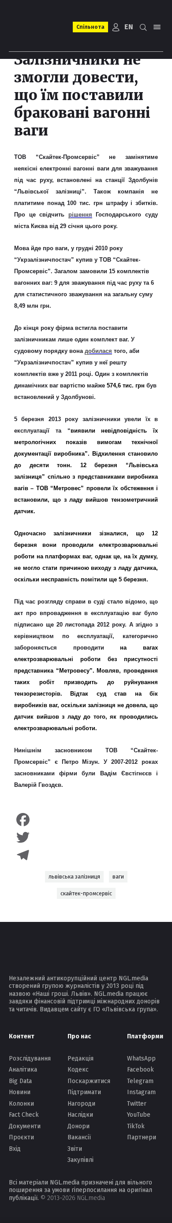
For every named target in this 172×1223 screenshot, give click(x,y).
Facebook (140, 1069)
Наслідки (80, 1115)
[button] (142, 27)
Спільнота (90, 27)
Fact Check (24, 1115)
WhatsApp (141, 1058)
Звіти (74, 1149)
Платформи (145, 1036)
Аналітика (23, 1069)
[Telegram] (86, 855)
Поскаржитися (88, 1081)
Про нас (79, 1036)
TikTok (136, 1126)
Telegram (140, 1081)
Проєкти (21, 1137)
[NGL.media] (38, 27)
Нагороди (81, 1103)
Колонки (21, 1103)
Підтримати (84, 1092)
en (128, 27)
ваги (118, 876)
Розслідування (30, 1058)
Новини (19, 1092)
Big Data (20, 1081)
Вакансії (79, 1137)
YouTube (138, 1115)
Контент (21, 1036)
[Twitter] (86, 837)
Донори (78, 1126)
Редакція (80, 1058)
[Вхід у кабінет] (116, 27)
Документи (25, 1126)
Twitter (136, 1103)
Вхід (15, 1149)
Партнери (141, 1137)
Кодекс (78, 1069)
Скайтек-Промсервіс (86, 893)
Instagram (141, 1092)
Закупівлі (80, 1160)
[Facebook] (86, 819)
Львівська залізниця (74, 876)
